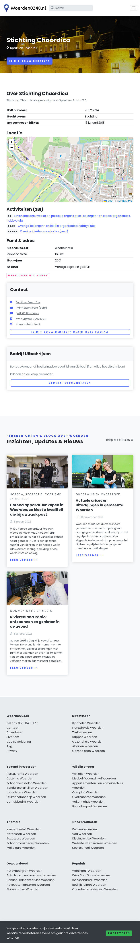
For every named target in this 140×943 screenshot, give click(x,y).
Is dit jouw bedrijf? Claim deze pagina (69, 331)
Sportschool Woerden (88, 848)
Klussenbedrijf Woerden (23, 829)
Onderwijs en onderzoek (98, 494)
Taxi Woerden (82, 732)
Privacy (12, 751)
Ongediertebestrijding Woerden (95, 889)
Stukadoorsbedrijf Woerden (26, 797)
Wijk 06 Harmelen (28, 313)
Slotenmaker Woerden (23, 889)
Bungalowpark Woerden (89, 806)
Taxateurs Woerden (21, 838)
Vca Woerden (82, 834)
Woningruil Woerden (86, 871)
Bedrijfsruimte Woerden (89, 885)
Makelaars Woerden (21, 848)
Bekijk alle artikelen (118, 440)
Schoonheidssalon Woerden (26, 783)
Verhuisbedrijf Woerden (23, 802)
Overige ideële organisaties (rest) (44, 231)
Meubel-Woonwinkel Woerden (94, 778)
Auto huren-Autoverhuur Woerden (31, 875)
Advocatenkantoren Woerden (28, 885)
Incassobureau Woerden (89, 880)
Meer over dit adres (28, 275)
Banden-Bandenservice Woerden (31, 880)
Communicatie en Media (31, 611)
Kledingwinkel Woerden (89, 838)
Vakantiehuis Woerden (88, 802)
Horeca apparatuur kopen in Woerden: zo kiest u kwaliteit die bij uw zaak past (36, 509)
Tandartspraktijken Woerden (27, 788)
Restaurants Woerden (22, 774)
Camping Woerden (85, 792)
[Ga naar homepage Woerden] (24, 8)
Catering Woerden (20, 778)
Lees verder (21, 560)
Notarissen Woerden (21, 834)
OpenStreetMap (125, 200)
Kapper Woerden (84, 737)
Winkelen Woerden (85, 774)
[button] (70, 169)
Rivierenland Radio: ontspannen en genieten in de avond (35, 621)
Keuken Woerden (84, 829)
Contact (13, 728)
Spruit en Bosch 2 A (24, 48)
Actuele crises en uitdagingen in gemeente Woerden (99, 505)
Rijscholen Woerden (86, 723)
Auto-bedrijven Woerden (24, 871)
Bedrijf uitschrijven (70, 382)
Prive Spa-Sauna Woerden (91, 875)
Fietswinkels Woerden (87, 728)
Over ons (13, 737)
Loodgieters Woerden (22, 792)
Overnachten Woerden (89, 797)
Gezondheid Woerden (87, 742)
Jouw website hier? (28, 324)
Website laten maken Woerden (94, 843)
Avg (9, 746)
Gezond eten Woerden (88, 751)
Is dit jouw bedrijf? (29, 61)
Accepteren (119, 933)
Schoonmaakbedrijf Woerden (28, 843)
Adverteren (15, 732)
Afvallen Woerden (85, 746)
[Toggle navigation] (134, 8)
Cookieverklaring (19, 742)
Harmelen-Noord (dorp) (32, 307)
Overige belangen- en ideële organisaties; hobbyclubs (56, 226)
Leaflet (109, 200)
